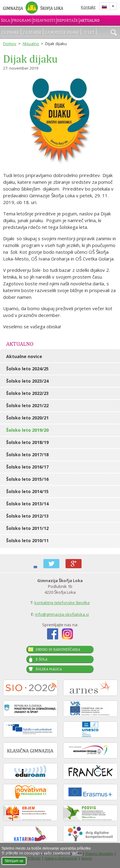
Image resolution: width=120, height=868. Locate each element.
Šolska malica (49, 669)
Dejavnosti (44, 20)
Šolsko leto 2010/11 (27, 540)
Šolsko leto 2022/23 (27, 393)
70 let (89, 32)
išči (114, 33)
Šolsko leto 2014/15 (27, 491)
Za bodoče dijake (62, 32)
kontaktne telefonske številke (62, 602)
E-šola (41, 659)
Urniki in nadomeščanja (58, 649)
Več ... (77, 853)
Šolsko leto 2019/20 (27, 430)
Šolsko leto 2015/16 (27, 479)
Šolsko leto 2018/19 (27, 442)
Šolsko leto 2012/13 (27, 516)
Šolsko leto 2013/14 (27, 504)
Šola (5, 20)
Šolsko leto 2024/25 (27, 369)
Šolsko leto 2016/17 (27, 467)
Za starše (32, 32)
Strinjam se (14, 861)
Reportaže (67, 20)
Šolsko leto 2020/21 (27, 418)
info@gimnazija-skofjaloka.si (62, 614)
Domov (9, 43)
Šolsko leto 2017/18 (27, 454)
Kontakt (88, 7)
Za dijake (10, 32)
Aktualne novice (24, 356)
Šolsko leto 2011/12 (27, 528)
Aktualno (90, 20)
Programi (21, 20)
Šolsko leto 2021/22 (27, 405)
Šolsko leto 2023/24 (27, 381)
